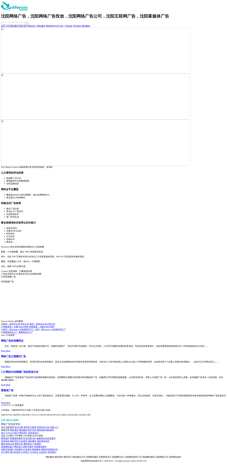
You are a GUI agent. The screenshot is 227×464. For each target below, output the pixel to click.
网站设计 (32, 26)
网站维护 (5, 346)
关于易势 (5, 360)
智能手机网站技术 (49, 357)
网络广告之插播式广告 (13, 264)
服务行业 (19, 352)
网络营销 (50, 26)
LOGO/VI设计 (12, 341)
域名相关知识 (43, 349)
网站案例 (86, 26)
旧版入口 (54, 335)
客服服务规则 (16, 346)
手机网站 (18, 357)
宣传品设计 (33, 341)
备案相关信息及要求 (46, 346)
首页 (3, 26)
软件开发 (59, 26)
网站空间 (14, 349)
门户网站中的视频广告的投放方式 (19, 279)
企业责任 (43, 360)
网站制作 (50, 338)
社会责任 (34, 360)
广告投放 (68, 26)
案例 (3, 352)
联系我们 (52, 360)
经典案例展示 (40, 354)
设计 (3, 341)
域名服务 (32, 349)
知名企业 (10, 352)
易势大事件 (28, 354)
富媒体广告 (7, 298)
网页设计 (23, 341)
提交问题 (19, 335)
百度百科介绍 (43, 335)
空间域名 (77, 26)
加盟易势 (10, 335)
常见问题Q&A (29, 346)
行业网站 (37, 352)
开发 (3, 343)
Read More (5, 259)
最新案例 (36, 357)
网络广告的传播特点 (12, 248)
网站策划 (23, 26)
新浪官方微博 (30, 335)
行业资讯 (23, 349)
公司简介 (25, 360)
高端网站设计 (7, 354)
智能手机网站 (7, 357)
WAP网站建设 (12, 26)
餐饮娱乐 (28, 352)
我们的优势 (15, 360)
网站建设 (41, 26)
